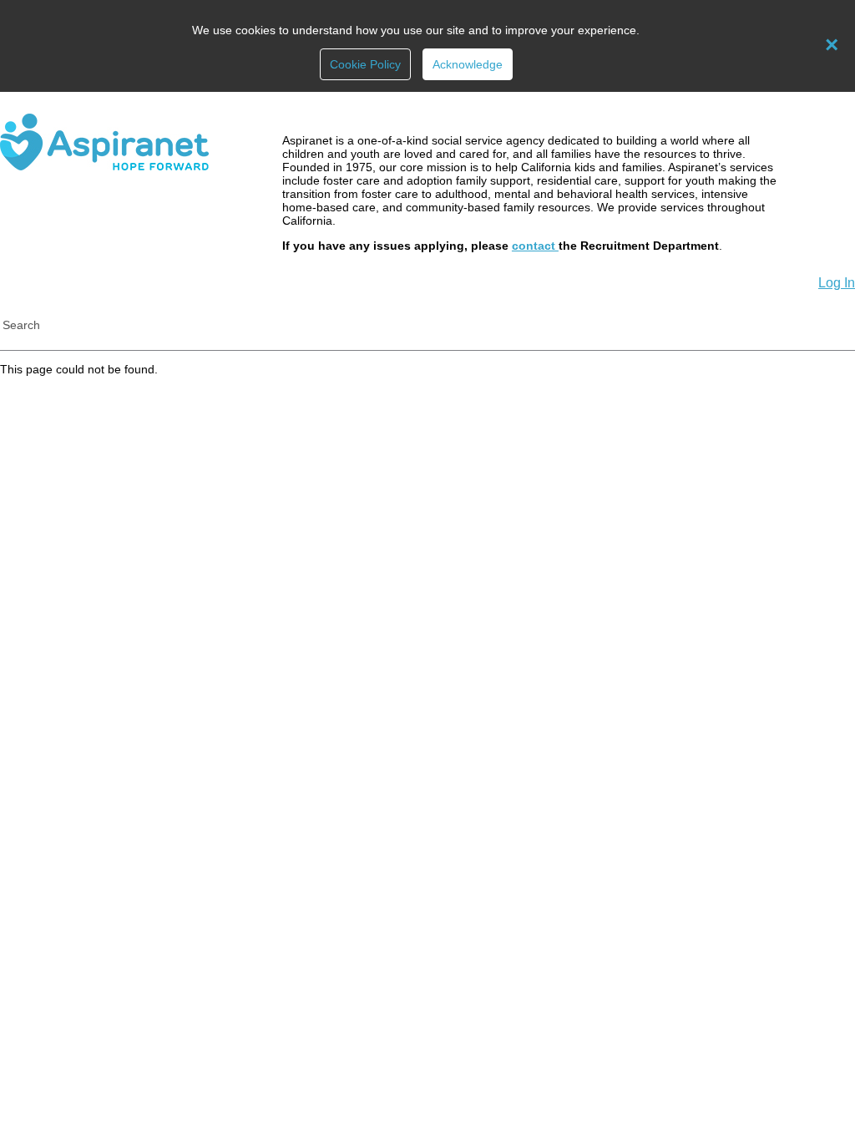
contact (535, 245)
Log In (836, 283)
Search (21, 325)
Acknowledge (468, 64)
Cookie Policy (365, 64)
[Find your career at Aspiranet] (104, 166)
